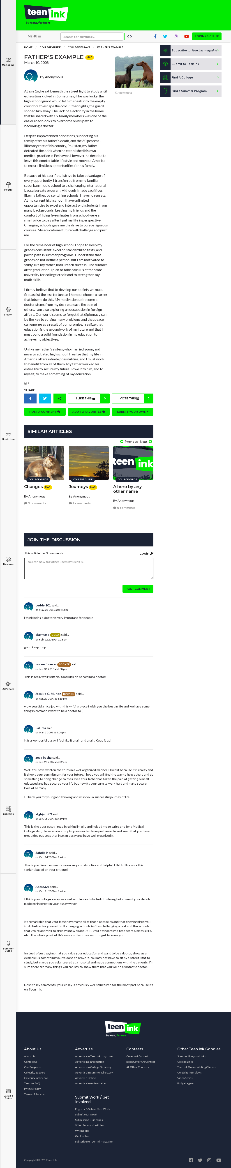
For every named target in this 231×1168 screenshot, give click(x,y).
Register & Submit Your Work (92, 1109)
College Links (185, 1061)
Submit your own (132, 411)
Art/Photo (8, 689)
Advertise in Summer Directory (94, 1072)
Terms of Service (34, 1094)
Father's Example (110, 47)
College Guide (8, 1097)
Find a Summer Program (189, 91)
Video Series (185, 1078)
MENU (33, 36)
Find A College (182, 77)
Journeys (78, 486)
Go (129, 36)
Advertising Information (89, 1061)
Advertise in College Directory (93, 1067)
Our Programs (33, 1067)
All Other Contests (137, 1067)
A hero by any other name (127, 489)
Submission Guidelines (89, 1120)
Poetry (8, 189)
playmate (42, 634)
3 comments (36, 503)
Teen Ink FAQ (32, 1083)
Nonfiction (8, 439)
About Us (29, 1056)
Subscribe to (194, 50)
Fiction (8, 314)
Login (145, 553)
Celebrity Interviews (36, 1078)
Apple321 (42, 887)
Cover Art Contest (137, 1056)
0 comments (125, 507)
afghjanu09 (43, 814)
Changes (33, 486)
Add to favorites (87, 411)
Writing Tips (82, 1130)
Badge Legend (185, 1083)
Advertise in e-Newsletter (90, 1083)
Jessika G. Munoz (48, 694)
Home (28, 47)
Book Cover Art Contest (140, 1061)
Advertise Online (85, 1078)
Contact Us (30, 1061)
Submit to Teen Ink (185, 64)
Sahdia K (42, 853)
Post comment (138, 588)
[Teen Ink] (46, 15)
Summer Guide (8, 949)
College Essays (79, 47)
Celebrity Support (34, 1072)
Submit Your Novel (86, 1114)
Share (29, 390)
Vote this (135, 398)
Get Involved (82, 1136)
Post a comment (43, 411)
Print (31, 383)
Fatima (40, 728)
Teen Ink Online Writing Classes (196, 1067)
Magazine (8, 65)
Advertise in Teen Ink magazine (94, 1056)
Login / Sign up (207, 36)
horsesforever (46, 664)
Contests (8, 814)
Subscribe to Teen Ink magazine (94, 1141)
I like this (91, 398)
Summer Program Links (191, 1056)
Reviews (8, 564)
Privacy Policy (32, 1088)
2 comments (81, 503)
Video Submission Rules (89, 1125)
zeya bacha (43, 757)
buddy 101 (43, 605)
